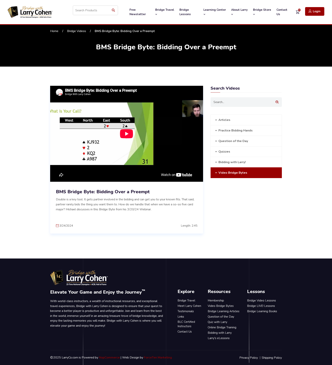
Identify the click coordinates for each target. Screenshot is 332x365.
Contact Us (281, 12)
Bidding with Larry (220, 333)
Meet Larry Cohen (189, 306)
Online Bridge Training (222, 327)
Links (181, 317)
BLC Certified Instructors (186, 324)
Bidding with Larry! (232, 162)
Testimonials (186, 311)
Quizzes (224, 151)
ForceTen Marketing (158, 357)
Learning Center (214, 10)
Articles (224, 120)
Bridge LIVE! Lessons (261, 306)
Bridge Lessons (185, 12)
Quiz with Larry (217, 322)
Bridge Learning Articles (223, 311)
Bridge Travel (164, 10)
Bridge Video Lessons (261, 300)
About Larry (239, 10)
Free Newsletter (137, 12)
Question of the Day (233, 141)
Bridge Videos (76, 31)
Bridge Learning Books (262, 311)
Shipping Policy (272, 358)
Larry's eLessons (219, 338)
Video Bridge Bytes (232, 173)
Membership (216, 300)
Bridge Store (262, 10)
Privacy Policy (248, 358)
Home (54, 31)
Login (316, 11)
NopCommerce (109, 357)
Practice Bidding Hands (235, 130)
